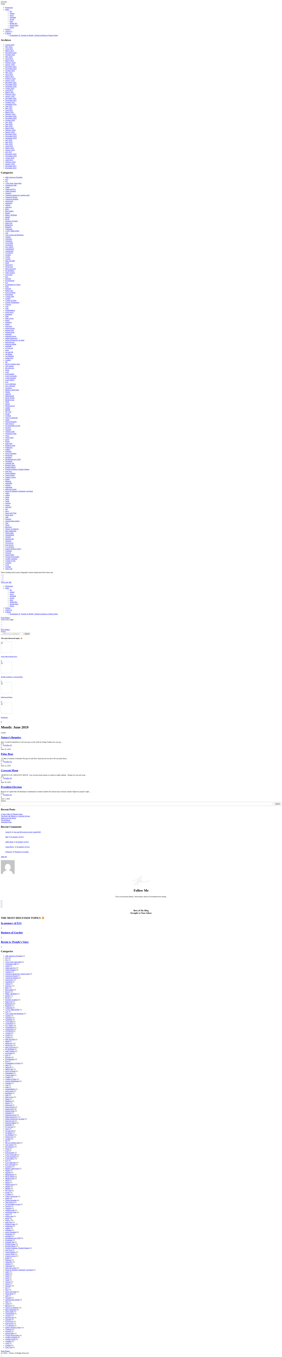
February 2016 (10, 162)
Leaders (8, 360)
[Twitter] (1, 624)
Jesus (7, 350)
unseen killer (9, 555)
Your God (8, 569)
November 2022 (11, 84)
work (7, 565)
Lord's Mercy (10, 380)
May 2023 (8, 73)
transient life (9, 539)
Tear (6, 523)
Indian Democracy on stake (14, 340)
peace (12, 15)
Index (7, 9)
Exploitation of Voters (12, 285)
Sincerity (8, 507)
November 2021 (11, 100)
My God (8, 412)
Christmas (8, 241)
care (6, 233)
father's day (9, 290)
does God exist (10, 269)
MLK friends (9, 398)
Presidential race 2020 (13, 459)
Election (8, 279)
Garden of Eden (10, 300)
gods (7, 308)
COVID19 (9, 253)
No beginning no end (12, 426)
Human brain (9, 332)
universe (8, 553)
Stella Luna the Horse (6, 697)
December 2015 (10, 166)
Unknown (8, 852)
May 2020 (8, 126)
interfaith (13, 17)
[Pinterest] (1, 628)
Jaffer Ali (4, 857)
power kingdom (10, 453)
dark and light (10, 261)
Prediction (8, 455)
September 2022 (11, 86)
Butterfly (8, 227)
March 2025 (9, 51)
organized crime (10, 434)
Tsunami (8, 541)
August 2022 (9, 88)
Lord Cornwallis (11, 376)
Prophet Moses (10, 467)
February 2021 (10, 114)
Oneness (8, 430)
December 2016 (10, 154)
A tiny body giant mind (13, 183)
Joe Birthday (9, 356)
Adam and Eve (10, 189)
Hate (11, 21)
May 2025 (8, 47)
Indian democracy (11, 338)
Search (27, 634)
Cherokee (8, 239)
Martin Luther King (12, 390)
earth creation (10, 273)
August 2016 (9, 158)
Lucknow (8, 388)
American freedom (11, 199)
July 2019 (8, 140)
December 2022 (10, 82)
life (11, 11)
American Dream (11, 197)
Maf (6, 837)
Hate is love (9, 318)
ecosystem (8, 275)
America (8, 193)
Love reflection (10, 384)
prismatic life (9, 463)
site (6, 509)
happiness (8, 314)
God (6, 306)
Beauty (7, 213)
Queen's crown (10, 477)
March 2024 (9, 61)
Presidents (8, 461)
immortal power (10, 336)
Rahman (8, 481)
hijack (7, 320)
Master (7, 392)
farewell (8, 289)
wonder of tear (10, 561)
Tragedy (8, 537)
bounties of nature (11, 221)
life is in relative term (12, 364)
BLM (7, 219)
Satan (7, 497)
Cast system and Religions (14, 235)
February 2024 (10, 63)
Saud (7, 499)
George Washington (12, 302)
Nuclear (8, 428)
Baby (7, 209)
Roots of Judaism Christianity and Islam (19, 491)
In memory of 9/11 (17, 837)
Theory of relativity (12, 529)
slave (7, 511)
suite (6, 517)
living (7, 370)
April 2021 (9, 110)
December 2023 (10, 67)
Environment (9, 281)
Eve (6, 283)
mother (12, 13)
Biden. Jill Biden (11, 215)
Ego (6, 277)
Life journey (9, 366)
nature (7, 420)
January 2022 (10, 96)
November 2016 (11, 156)
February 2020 (10, 130)
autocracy (8, 207)
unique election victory (13, 549)
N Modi (8, 416)
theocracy (8, 527)
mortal (7, 404)
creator (7, 257)
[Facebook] (1, 622)
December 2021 (10, 98)
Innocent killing (10, 344)
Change (8, 237)
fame (7, 287)
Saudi (7, 501)
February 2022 (10, 94)
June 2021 (8, 106)
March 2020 (9, 128)
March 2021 (9, 112)
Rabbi (7, 479)
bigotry (7, 217)
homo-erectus (10, 328)
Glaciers (8, 304)
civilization (9, 245)
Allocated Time (6, 822)
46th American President (13, 177)
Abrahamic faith (11, 185)
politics (7, 449)
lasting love (9, 358)
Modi (7, 402)
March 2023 (9, 76)
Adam (7, 187)
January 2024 (10, 65)
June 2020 (8, 124)
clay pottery (9, 247)
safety (7, 493)
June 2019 (8, 142)
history (7, 324)
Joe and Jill (9, 352)
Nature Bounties (11, 422)
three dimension (10, 531)
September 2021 (11, 104)
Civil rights (9, 243)
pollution (8, 451)
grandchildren (10, 310)
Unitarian (8, 551)
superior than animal (12, 521)
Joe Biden (8, 354)
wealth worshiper (11, 559)
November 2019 (11, 136)
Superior (8, 519)
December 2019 (10, 134)
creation (8, 255)
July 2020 (8, 122)
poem (7, 439)
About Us (8, 31)
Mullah (7, 410)
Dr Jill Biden (9, 271)
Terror (7, 525)
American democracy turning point (17, 195)
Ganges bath (9, 296)
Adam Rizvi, (9, 847)
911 (6, 181)
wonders (8, 563)
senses (7, 505)
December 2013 (10, 168)
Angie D (8, 832)
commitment (9, 249)
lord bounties (9, 374)
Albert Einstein (10, 191)
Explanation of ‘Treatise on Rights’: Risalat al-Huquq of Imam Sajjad (34, 35)
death (7, 263)
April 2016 (9, 160)
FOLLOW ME (6, 582)
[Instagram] (1, 626)
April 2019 (9, 146)
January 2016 (10, 164)
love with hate (10, 386)
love (6, 382)
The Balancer (4, 717)
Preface (7, 29)
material (8, 394)
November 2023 (11, 69)
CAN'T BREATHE (12, 231)
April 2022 (9, 90)
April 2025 (9, 49)
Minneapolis (9, 396)
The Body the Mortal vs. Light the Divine (12, 677)
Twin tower (9, 543)
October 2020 (10, 120)
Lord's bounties (10, 378)
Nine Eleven (9, 424)
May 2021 (8, 108)
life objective (9, 368)
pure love (8, 471)
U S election (9, 547)
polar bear (8, 443)
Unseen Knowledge (12, 557)
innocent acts (9, 342)
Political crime (10, 445)
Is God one (9, 348)
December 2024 (10, 53)
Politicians (8, 447)
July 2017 (8, 152)
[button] (3, 620)
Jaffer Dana (9, 842)
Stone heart (9, 515)
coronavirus (9, 251)
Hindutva (8, 322)
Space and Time (10, 513)
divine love (9, 267)
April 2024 (9, 59)
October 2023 (10, 71)
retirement (8, 487)
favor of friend (10, 292)
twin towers (9, 545)
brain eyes (8, 223)
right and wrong (10, 489)
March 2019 (9, 148)
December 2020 (10, 116)
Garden (7, 298)
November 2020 (11, 118)
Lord (7, 372)
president (8, 457)
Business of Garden (22, 852)
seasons (8, 503)
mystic (12, 19)
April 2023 (9, 74)
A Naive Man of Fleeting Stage (9, 656)
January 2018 (10, 150)
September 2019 (11, 138)
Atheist (7, 205)
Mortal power (10, 406)
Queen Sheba (10, 475)
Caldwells (8, 229)
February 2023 (10, 78)
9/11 (6, 179)
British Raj (13, 23)
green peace (9, 312)
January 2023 (10, 80)
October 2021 (10, 102)
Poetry (12, 27)
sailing (7, 495)
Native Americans (11, 418)
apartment (8, 203)
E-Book (8, 33)
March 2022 (9, 92)
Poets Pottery (5, 618)
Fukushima (9, 294)
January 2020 (10, 132)
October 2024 (10, 55)
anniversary (9, 201)
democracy (9, 265)
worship (8, 567)
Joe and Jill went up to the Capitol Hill (27, 832)
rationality (8, 483)
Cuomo (7, 259)
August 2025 (9, 45)
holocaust (8, 326)
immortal (8, 334)
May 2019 (8, 144)
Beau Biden (9, 211)
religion (8, 485)
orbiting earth (10, 432)
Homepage (9, 7)
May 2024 (8, 57)
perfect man (9, 438)
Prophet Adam (10, 465)
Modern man (9, 400)
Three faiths (9, 533)
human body (14, 25)
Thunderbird (9, 535)
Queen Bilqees (10, 473)
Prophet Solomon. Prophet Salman (17, 469)
